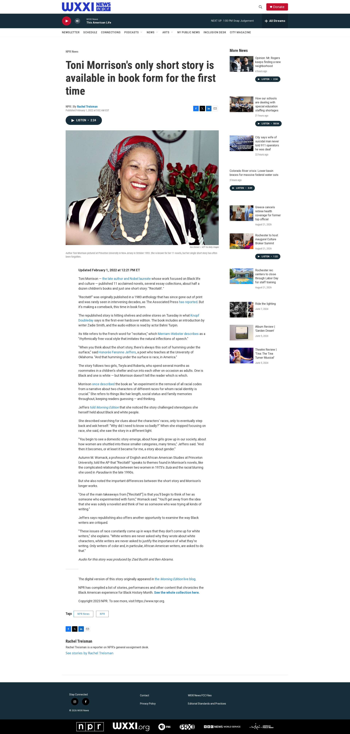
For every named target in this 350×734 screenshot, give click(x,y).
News (151, 32)
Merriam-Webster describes (178, 334)
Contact (144, 695)
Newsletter (71, 32)
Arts (166, 32)
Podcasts (131, 32)
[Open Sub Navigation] (141, 32)
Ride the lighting (265, 303)
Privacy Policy (148, 703)
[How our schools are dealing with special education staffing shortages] (241, 104)
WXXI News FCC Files (200, 695)
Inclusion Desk (215, 32)
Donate (278, 7)
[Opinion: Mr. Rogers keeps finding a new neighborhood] (241, 64)
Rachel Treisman (87, 106)
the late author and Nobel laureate (126, 279)
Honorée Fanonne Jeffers (117, 352)
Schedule (90, 32)
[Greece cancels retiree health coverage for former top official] (241, 213)
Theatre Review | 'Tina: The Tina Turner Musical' (266, 353)
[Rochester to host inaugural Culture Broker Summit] (241, 241)
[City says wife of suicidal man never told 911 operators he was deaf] (241, 143)
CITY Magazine (240, 32)
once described (103, 384)
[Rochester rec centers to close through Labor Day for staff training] (241, 276)
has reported (188, 302)
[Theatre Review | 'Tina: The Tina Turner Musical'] (241, 355)
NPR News (72, 51)
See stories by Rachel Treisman (89, 653)
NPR (102, 613)
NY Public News (188, 32)
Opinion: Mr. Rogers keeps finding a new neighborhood (268, 62)
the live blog (175, 579)
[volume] (77, 21)
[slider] (83, 21)
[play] (66, 21)
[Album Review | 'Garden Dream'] (241, 332)
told (93, 407)
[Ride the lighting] (241, 309)
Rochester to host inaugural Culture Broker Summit (266, 239)
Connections (111, 32)
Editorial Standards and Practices (207, 703)
